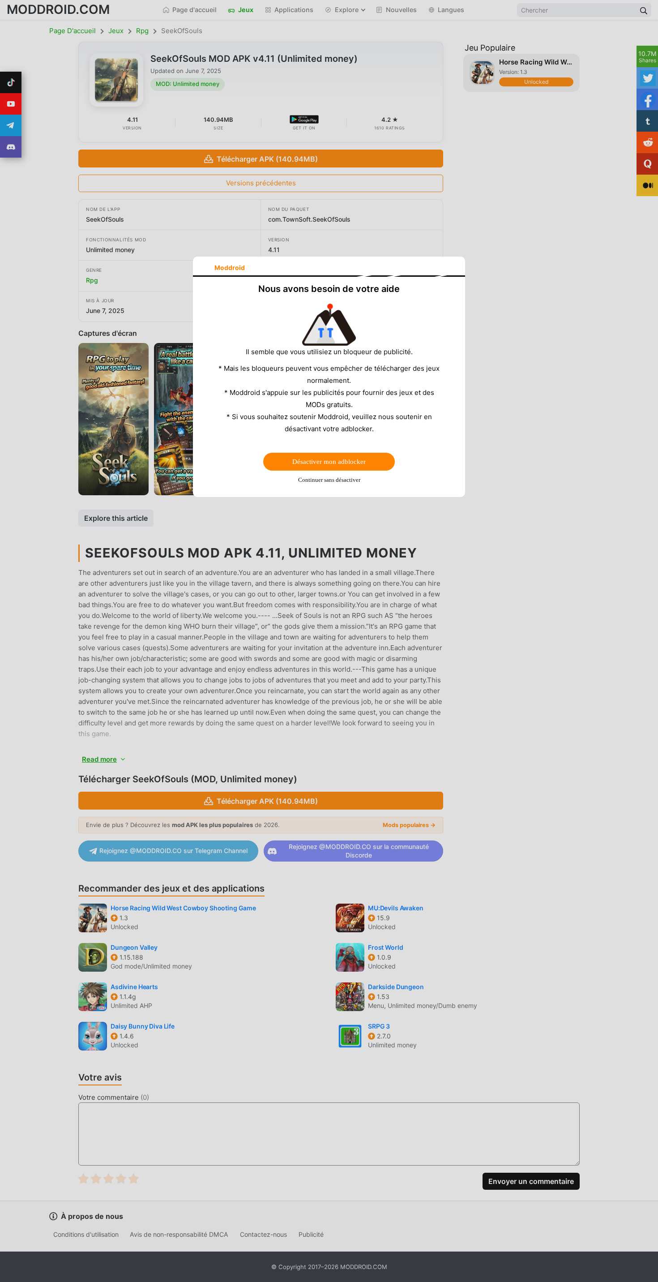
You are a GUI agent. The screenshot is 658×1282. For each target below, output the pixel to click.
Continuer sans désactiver (329, 479)
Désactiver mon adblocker (329, 461)
